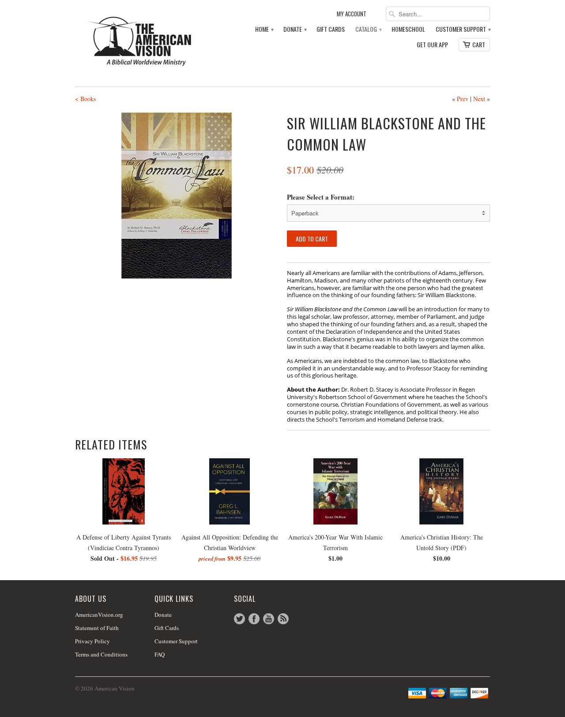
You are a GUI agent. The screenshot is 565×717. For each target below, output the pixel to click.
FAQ (159, 654)
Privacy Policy (92, 641)
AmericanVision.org (99, 615)
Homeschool (408, 29)
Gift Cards (330, 29)
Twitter (239, 618)
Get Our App (432, 45)
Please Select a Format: (320, 197)
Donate (294, 29)
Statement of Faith (97, 628)
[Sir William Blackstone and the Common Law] (176, 196)
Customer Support (463, 29)
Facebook (254, 618)
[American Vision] (141, 41)
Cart (478, 44)
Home (264, 29)
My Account (351, 14)
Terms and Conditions (101, 654)
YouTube (268, 618)
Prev (462, 98)
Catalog (368, 29)
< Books (85, 98)
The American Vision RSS (283, 618)
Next (479, 98)
